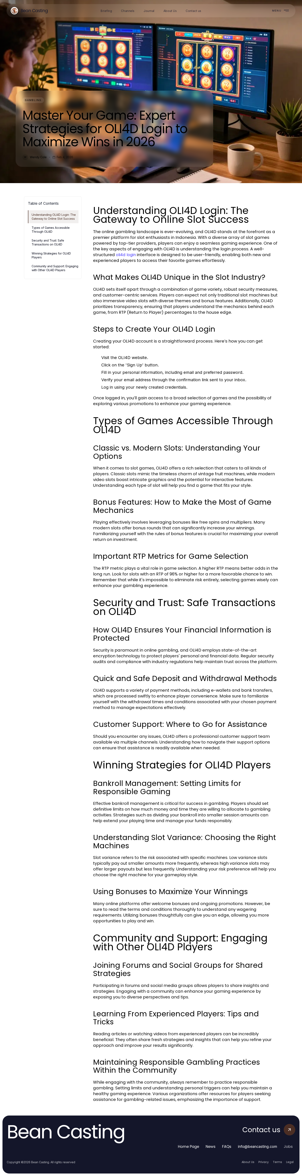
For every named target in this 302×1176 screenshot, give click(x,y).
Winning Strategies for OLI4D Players (51, 255)
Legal (290, 1162)
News (211, 1146)
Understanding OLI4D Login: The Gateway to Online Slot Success (54, 216)
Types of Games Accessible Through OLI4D (51, 229)
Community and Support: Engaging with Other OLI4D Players (55, 268)
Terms (277, 1162)
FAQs (226, 1146)
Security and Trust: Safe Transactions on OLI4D (48, 242)
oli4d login (126, 254)
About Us (248, 1162)
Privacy (263, 1162)
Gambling (33, 100)
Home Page (188, 1146)
